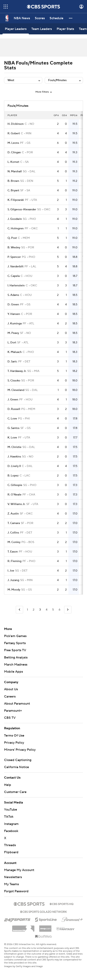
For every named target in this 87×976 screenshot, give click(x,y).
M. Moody (13, 590)
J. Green (12, 399)
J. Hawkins (14, 456)
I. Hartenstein (16, 285)
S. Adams (13, 295)
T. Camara (13, 523)
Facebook (11, 831)
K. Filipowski (15, 200)
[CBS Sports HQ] (61, 904)
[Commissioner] (23, 927)
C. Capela (13, 276)
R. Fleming (14, 561)
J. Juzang (13, 580)
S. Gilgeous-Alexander (21, 209)
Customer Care (15, 792)
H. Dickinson (15, 124)
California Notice (16, 767)
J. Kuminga (14, 323)
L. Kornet (13, 162)
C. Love (12, 418)
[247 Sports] (17, 919)
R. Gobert (13, 133)
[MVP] (45, 927)
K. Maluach (14, 352)
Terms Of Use (14, 736)
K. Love (12, 437)
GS (63, 115)
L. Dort (11, 342)
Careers (10, 696)
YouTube (10, 810)
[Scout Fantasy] (65, 928)
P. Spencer (14, 257)
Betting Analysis (16, 657)
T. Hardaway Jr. (16, 371)
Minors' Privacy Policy (20, 750)
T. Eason (12, 552)
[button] (6, 6)
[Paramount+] (72, 919)
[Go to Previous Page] (19, 609)
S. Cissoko (13, 380)
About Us (11, 689)
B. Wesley (13, 247)
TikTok (8, 817)
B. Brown (13, 181)
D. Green (13, 304)
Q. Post (12, 238)
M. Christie (14, 447)
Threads (10, 845)
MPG (73, 115)
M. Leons (13, 143)
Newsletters (13, 877)
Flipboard (11, 852)
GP (55, 115)
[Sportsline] (46, 919)
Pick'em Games (15, 636)
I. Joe (10, 571)
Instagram (11, 824)
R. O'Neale (14, 494)
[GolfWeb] (43, 937)
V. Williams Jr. (16, 504)
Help (7, 785)
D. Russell (13, 409)
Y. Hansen (13, 314)
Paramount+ (13, 711)
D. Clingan (14, 152)
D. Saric (12, 361)
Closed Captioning (17, 760)
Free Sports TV (15, 650)
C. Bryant (13, 190)
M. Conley (13, 542)
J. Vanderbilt (15, 266)
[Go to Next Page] (67, 609)
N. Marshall (14, 171)
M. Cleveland (15, 390)
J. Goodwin (14, 219)
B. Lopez (13, 475)
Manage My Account (19, 870)
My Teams (11, 884)
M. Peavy (13, 333)
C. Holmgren (15, 228)
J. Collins (13, 533)
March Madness (15, 665)
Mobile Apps (13, 672)
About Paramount (17, 704)
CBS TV (10, 718)
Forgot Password (16, 891)
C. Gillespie (14, 485)
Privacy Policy (14, 743)
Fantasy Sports (15, 643)
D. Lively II (14, 466)
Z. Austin (13, 514)
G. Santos (13, 428)
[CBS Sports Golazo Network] (43, 911)
